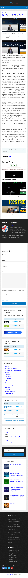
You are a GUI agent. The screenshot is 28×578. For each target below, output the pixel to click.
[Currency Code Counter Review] (14, 188)
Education (7, 387)
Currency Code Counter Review (11, 197)
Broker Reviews (9, 383)
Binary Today (10, 574)
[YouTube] (12, 568)
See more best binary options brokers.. (14, 420)
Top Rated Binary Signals (13, 332)
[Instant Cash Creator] (14, 206)
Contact (13, 442)
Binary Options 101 (13, 561)
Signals (8, 374)
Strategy (8, 378)
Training (8, 380)
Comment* (5, 272)
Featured (7, 389)
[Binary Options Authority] (14, 171)
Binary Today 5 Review (17, 437)
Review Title (5, 295)
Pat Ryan (5, 36)
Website (4, 266)
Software (21, 36)
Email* (4, 260)
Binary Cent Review (9, 415)
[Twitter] (9, 568)
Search (13, 454)
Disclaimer (7, 576)
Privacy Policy (14, 576)
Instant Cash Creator (8, 215)
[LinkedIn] (6, 568)
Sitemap (20, 576)
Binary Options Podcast (11, 368)
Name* (4, 255)
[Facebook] (3, 568)
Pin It (9, 156)
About (13, 434)
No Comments (6, 37)
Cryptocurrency (9, 385)
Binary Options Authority (9, 179)
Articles (7, 366)
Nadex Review (8, 410)
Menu (2, 7)
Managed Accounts (10, 391)
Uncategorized (9, 393)
